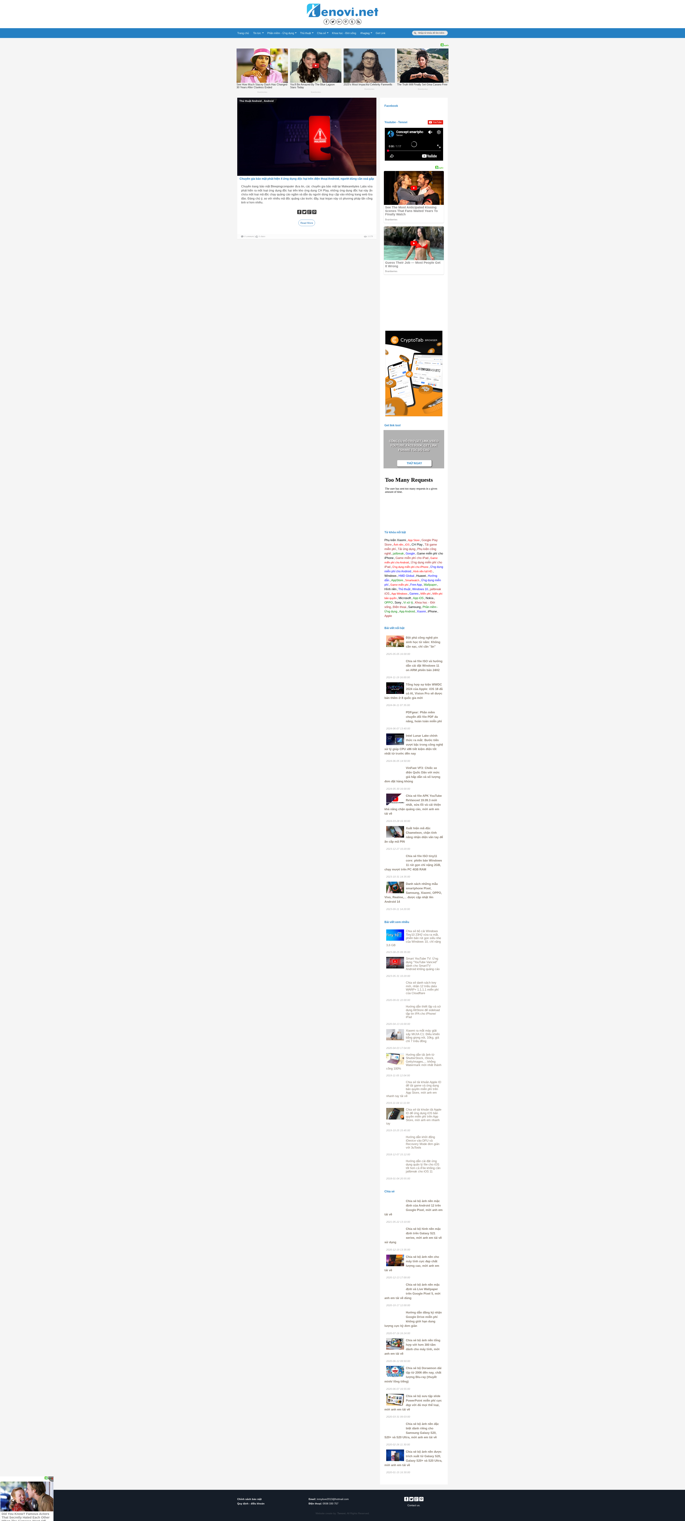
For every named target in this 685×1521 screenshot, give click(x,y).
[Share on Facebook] (327, 21)
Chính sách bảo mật (249, 1499)
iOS (407, 544)
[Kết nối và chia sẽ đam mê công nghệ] (342, 5)
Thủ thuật (305, 33)
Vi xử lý (408, 602)
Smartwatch (412, 580)
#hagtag (365, 33)
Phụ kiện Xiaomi (395, 540)
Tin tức (257, 33)
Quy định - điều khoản (251, 1503)
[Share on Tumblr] (352, 21)
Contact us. (413, 1505)
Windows (390, 575)
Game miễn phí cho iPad (411, 558)
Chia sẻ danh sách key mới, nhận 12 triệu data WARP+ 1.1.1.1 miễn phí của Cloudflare (422, 988)
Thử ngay (414, 463)
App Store (414, 540)
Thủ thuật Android (250, 100)
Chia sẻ (321, 33)
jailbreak (398, 553)
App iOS (418, 598)
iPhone (432, 611)
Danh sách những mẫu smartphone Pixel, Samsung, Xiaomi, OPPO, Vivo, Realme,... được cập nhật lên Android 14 (413, 892)
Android (269, 100)
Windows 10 (420, 589)
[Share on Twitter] (333, 21)
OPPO (388, 602)
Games (413, 593)
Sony (398, 602)
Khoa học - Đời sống (344, 33)
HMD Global (406, 575)
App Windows (399, 593)
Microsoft (405, 598)
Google (410, 553)
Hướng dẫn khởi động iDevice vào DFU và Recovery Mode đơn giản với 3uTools (422, 1142)
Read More (306, 222)
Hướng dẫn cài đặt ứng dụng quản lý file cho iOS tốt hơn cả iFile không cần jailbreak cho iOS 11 (423, 1166)
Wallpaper (430, 584)
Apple (388, 616)
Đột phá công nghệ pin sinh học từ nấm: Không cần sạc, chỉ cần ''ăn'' (423, 642)
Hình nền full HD (422, 571)
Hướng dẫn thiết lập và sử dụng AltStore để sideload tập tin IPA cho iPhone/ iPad (423, 1012)
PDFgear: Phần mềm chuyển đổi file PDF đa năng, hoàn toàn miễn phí (424, 717)
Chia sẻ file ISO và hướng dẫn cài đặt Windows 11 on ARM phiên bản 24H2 (424, 665)
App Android (407, 611)
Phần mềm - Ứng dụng (280, 33)
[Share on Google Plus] (339, 21)
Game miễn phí (399, 584)
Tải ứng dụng (406, 549)
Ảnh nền (398, 544)
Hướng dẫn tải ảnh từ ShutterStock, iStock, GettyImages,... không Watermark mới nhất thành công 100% (413, 1061)
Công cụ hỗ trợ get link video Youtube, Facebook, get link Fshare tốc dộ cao (413, 446)
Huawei (421, 575)
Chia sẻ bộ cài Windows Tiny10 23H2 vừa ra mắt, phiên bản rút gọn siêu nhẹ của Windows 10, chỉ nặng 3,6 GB (413, 938)
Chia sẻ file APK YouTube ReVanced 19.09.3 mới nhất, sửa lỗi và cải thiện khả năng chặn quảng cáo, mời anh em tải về (413, 804)
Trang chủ (243, 33)
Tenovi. (341, 1513)
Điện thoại (399, 607)
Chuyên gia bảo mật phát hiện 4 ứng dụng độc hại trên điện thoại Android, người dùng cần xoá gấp (307, 178)
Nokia (429, 598)
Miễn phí (425, 593)
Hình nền (390, 589)
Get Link (380, 33)
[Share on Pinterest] (346, 21)
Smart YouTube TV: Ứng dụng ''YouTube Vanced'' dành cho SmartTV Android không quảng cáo (423, 964)
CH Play (417, 544)
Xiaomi (421, 611)
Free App (416, 584)
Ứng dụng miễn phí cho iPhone (410, 566)
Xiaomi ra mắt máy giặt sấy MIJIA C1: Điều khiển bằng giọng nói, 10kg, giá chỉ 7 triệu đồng (423, 1036)
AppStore (397, 580)
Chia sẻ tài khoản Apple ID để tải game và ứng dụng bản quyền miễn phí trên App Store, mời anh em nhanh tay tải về (413, 1089)
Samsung (414, 607)
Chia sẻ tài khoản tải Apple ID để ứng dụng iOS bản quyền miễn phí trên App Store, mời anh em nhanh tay (413, 1116)
